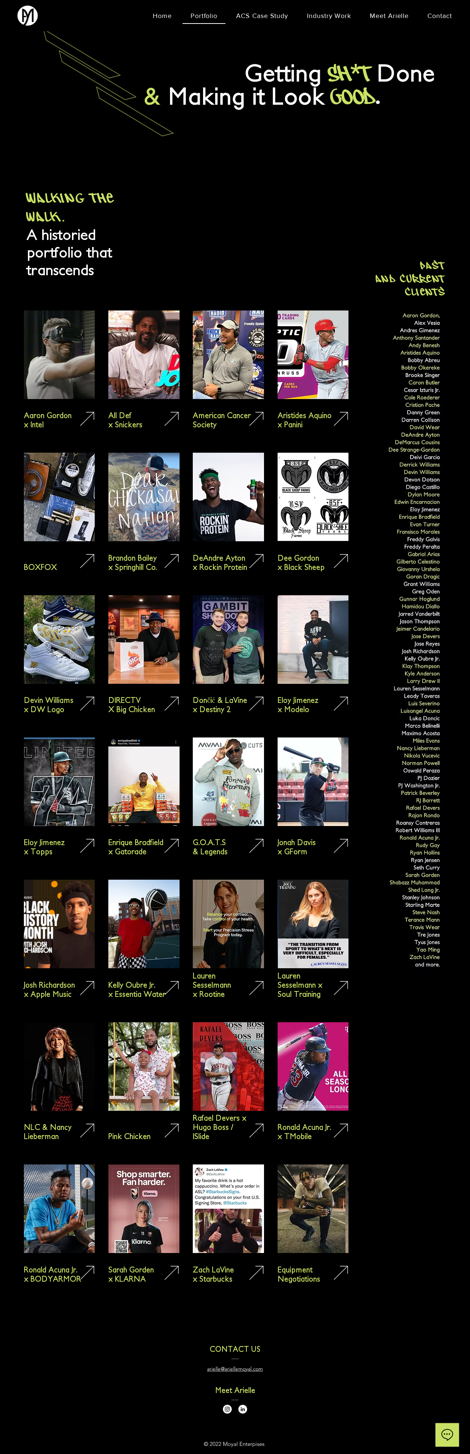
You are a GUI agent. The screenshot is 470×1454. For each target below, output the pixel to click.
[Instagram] (227, 1409)
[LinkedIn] (242, 1409)
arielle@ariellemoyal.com (235, 1368)
